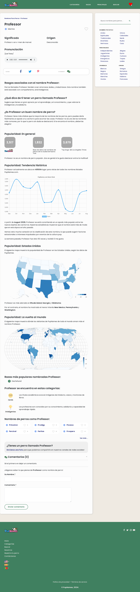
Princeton (13, 425)
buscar (116, 4)
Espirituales (105, 35)
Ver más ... (84, 438)
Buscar (7, 547)
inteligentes (10, 412)
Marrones (104, 74)
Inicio (6, 541)
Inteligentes (105, 56)
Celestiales (124, 35)
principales (102, 4)
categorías (74, 4)
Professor (24, 18)
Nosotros (8, 550)
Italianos (123, 76)
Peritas (41, 431)
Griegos (123, 69)
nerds (10, 400)
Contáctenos (10, 556)
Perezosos (104, 61)
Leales (122, 61)
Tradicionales (106, 38)
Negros (103, 71)
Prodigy (41, 425)
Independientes (106, 51)
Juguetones (105, 53)
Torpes (122, 59)
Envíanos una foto (15, 450)
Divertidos (104, 41)
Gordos (103, 79)
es (8, 565)
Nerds (122, 38)
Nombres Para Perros (11, 18)
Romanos (123, 71)
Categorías (9, 544)
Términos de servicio (79, 582)
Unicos (122, 33)
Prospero (71, 431)
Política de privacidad (61, 582)
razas (88, 4)
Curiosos (123, 56)
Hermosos (104, 43)
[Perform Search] (129, 20)
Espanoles (123, 74)
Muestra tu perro (11, 553)
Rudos (122, 41)
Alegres (122, 51)
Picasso (70, 425)
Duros (122, 53)
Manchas (104, 76)
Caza (122, 43)
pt (8, 568)
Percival (12, 431)
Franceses (124, 79)
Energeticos (105, 59)
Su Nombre (9, 474)
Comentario (10, 485)
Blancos (103, 69)
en (8, 561)
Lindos (103, 33)
